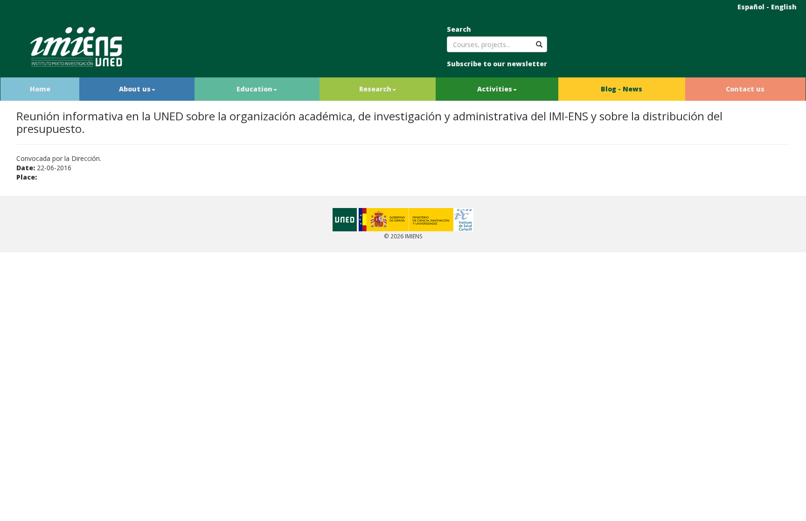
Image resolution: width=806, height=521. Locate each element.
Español (750, 6)
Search (459, 29)
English (784, 6)
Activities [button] (494, 88)
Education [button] (254, 88)
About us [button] (135, 88)
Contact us (745, 88)
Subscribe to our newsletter (497, 63)
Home (40, 88)
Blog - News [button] (621, 88)
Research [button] (375, 88)
